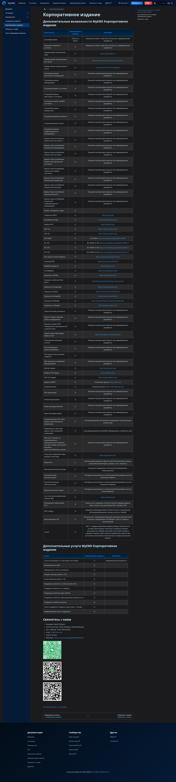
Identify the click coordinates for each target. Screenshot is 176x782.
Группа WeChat (74, 745)
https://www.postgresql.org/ (108, 287)
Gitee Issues (73, 737)
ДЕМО (107, 3)
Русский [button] (124, 3)
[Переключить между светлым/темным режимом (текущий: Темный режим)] (154, 3)
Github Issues (73, 741)
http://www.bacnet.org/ (108, 368)
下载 (147, 3)
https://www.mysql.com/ (107, 275)
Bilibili (112, 737)
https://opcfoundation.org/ (108, 229)
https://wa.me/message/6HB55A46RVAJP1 (69, 638)
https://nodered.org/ (108, 497)
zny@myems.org (56, 632)
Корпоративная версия (78, 3)
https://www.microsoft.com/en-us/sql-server (107, 60)
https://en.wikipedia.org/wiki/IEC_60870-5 (114, 243)
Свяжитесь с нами (143, 19)
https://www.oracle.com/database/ (108, 67)
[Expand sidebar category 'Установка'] (27, 13)
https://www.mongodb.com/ (108, 296)
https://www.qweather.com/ (107, 271)
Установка (32, 3)
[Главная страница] (45, 9)
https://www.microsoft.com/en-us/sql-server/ (107, 281)
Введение (22, 3)
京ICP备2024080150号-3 (100, 772)
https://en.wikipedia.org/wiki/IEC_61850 (111, 238)
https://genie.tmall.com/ (108, 455)
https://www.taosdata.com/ (107, 305)
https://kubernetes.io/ (107, 54)
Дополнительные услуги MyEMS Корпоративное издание (147, 15)
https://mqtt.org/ (108, 215)
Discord (71, 754)
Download (136, 3)
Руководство (44, 3)
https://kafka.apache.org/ (108, 220)
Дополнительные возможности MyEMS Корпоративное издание (149, 11)
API (28, 750)
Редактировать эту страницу (56, 707)
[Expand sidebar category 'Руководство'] (27, 17)
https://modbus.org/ (108, 224)
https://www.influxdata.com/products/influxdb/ (107, 301)
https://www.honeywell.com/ (108, 261)
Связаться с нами (95, 3)
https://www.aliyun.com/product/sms (108, 334)
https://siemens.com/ (108, 266)
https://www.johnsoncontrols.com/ (108, 257)
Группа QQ (72, 750)
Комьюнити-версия (59, 3)
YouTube (113, 741)
